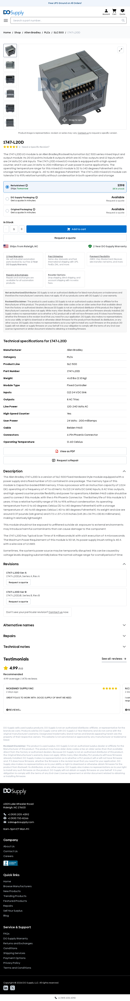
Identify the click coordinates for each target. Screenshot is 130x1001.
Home (7, 32)
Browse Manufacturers (17, 886)
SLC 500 (59, 32)
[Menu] (6, 20)
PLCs (47, 32)
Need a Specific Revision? (35, 146)
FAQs (6, 933)
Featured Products (15, 901)
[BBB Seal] (65, 863)
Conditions (10, 948)
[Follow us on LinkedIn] (5, 988)
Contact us (83, 133)
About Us (9, 846)
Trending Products (14, 896)
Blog (6, 915)
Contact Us (10, 851)
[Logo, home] (14, 12)
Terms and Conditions (17, 968)
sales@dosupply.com (21, 822)
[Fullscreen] (120, 50)
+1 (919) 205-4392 (18, 814)
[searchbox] (68, 20)
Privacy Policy (11, 963)
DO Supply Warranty (15, 938)
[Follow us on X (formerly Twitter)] (12, 988)
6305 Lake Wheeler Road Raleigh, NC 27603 (18, 805)
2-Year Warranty (14, 256)
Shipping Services (14, 953)
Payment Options (14, 958)
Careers (8, 856)
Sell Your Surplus (13, 910)
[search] (123, 20)
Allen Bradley (32, 32)
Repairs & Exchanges (17, 275)
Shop (17, 32)
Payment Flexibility (100, 256)
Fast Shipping (55, 256)
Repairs (8, 906)
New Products (12, 891)
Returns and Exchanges (18, 943)
